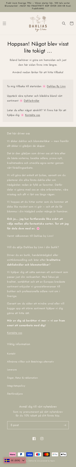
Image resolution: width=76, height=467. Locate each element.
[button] (4, 23)
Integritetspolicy (16, 385)
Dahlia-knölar (31, 101)
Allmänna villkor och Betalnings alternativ (30, 361)
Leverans (12, 369)
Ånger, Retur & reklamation (22, 377)
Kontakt (11, 353)
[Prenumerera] (65, 425)
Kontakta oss (32, 115)
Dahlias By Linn (56, 86)
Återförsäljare (15, 393)
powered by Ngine (48, 461)
